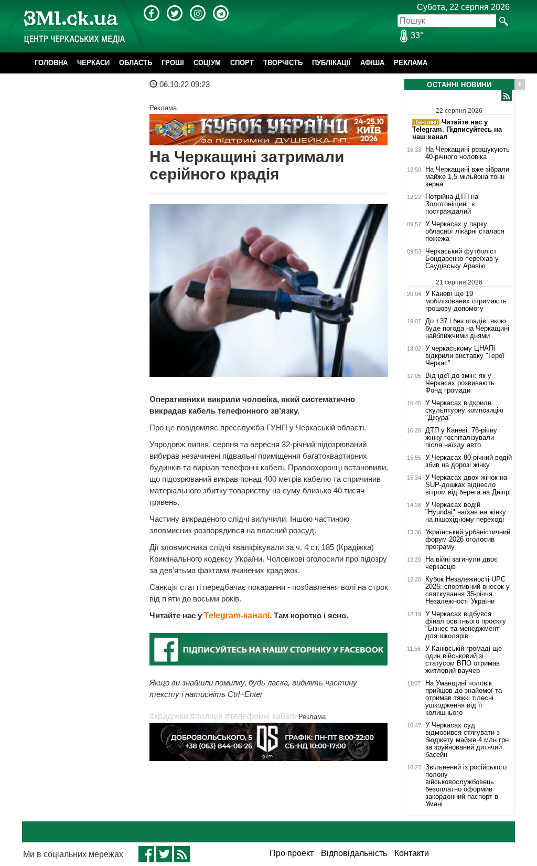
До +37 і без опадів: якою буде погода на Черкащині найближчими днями (467, 329)
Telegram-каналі (237, 615)
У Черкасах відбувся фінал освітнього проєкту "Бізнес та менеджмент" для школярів (465, 625)
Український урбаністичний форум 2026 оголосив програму (467, 540)
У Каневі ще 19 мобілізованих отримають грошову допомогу (466, 301)
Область (135, 63)
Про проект (292, 853)
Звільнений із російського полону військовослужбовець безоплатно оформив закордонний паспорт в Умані (466, 786)
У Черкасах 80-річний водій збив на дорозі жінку (468, 461)
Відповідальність (354, 853)
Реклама (410, 63)
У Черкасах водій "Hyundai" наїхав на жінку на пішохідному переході (465, 512)
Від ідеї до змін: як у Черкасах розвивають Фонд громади (460, 383)
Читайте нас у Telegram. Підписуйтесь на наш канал (457, 129)
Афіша (372, 63)
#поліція (206, 716)
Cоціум (207, 63)
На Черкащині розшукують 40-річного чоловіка (467, 153)
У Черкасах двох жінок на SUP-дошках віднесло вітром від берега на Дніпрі (468, 485)
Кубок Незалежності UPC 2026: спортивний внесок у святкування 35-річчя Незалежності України (467, 590)
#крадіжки (168, 716)
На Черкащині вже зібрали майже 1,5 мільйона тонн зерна (467, 177)
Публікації (331, 63)
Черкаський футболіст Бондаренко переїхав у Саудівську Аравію (462, 259)
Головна (51, 63)
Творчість (283, 63)
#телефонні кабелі (260, 716)
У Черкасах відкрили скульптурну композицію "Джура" (464, 410)
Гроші (173, 63)
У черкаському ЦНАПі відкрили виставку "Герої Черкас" (464, 356)
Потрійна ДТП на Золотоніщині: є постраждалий (451, 204)
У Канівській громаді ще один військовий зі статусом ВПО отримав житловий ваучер (463, 659)
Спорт (242, 63)
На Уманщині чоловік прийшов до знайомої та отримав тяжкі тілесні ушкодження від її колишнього (463, 698)
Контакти (411, 853)
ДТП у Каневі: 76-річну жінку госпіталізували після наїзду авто (461, 438)
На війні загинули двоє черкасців (461, 563)
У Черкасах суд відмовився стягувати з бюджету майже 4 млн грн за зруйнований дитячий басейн (467, 740)
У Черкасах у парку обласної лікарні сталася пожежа (464, 231)
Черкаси (93, 63)
